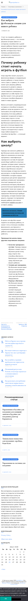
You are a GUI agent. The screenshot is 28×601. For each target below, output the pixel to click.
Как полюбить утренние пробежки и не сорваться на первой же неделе (14, 362)
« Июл (3, 569)
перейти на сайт (15, 202)
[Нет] (16, 599)
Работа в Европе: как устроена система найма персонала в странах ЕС (15, 343)
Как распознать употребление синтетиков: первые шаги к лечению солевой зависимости (15, 383)
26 (9, 562)
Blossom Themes (6, 583)
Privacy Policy (5, 535)
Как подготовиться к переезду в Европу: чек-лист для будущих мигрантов (15, 352)
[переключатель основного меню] (2, 2)
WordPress (22, 583)
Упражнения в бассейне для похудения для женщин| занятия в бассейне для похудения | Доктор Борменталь (13, 414)
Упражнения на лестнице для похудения (13, 464)
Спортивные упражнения (9, 17)
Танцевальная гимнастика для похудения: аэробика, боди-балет (12, 440)
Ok (6, 599)
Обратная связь (6, 539)
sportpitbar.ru (19, 580)
